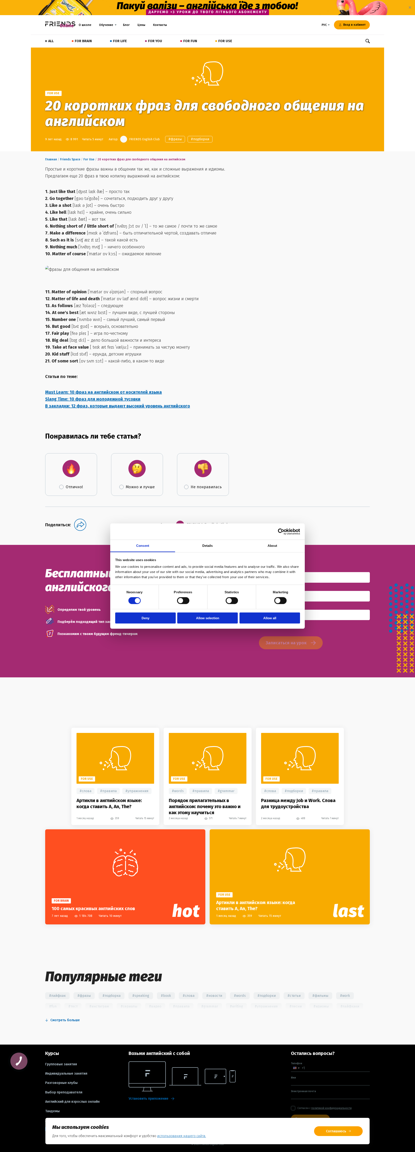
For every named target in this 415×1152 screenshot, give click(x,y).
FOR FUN (190, 41)
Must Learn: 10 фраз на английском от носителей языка (103, 392)
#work (345, 996)
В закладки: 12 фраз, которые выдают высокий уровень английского (117, 405)
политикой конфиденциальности (331, 1108)
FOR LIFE (120, 41)
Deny (145, 618)
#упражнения (136, 791)
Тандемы (52, 1111)
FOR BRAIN (83, 41)
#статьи (294, 996)
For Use (88, 159)
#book (166, 996)
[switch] (183, 600)
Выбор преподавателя (63, 1092)
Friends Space (70, 159)
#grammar (226, 791)
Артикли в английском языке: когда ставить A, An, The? (109, 803)
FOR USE (225, 41)
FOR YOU (155, 41)
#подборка (111, 996)
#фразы (175, 139)
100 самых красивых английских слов (93, 908)
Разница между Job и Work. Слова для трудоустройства (298, 803)
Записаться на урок (286, 642)
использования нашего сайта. (181, 1136)
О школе (85, 25)
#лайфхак (57, 996)
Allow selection (207, 618)
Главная (51, 159)
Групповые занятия (61, 1064)
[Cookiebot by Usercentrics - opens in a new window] (281, 531)
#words (178, 791)
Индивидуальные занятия (66, 1073)
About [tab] (272, 545)
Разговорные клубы (61, 1083)
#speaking (140, 996)
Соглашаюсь (336, 1131)
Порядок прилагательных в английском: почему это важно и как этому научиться (205, 806)
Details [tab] (207, 545)
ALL (51, 41)
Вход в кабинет (354, 25)
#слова (85, 791)
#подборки (200, 139)
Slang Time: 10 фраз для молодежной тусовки (92, 399)
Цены (141, 25)
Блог (126, 25)
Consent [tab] (142, 545)
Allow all (269, 618)
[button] (296, 1068)
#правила (108, 791)
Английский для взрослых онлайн (72, 1102)
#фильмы (320, 996)
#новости (214, 996)
